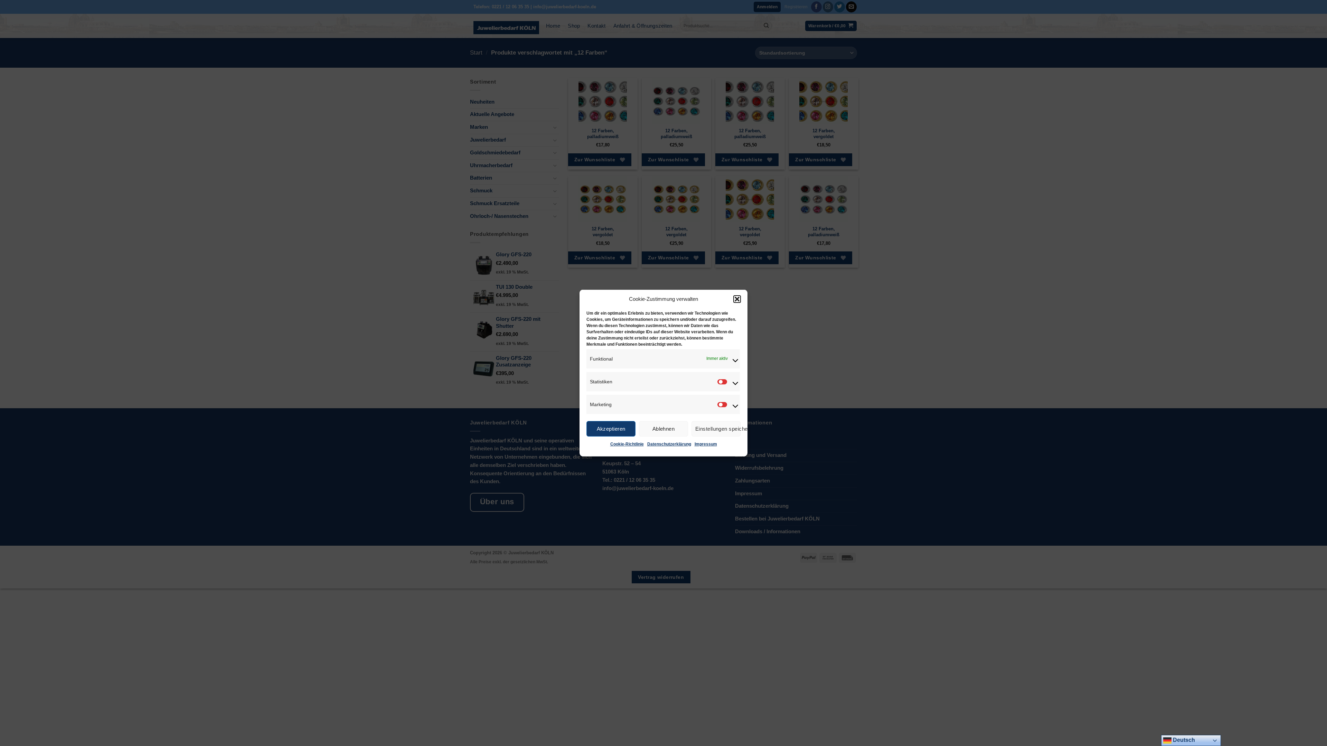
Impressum (706, 444)
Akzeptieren (611, 428)
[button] (737, 299)
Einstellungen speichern (718, 428)
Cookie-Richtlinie (627, 444)
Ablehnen (663, 428)
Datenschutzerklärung (669, 444)
